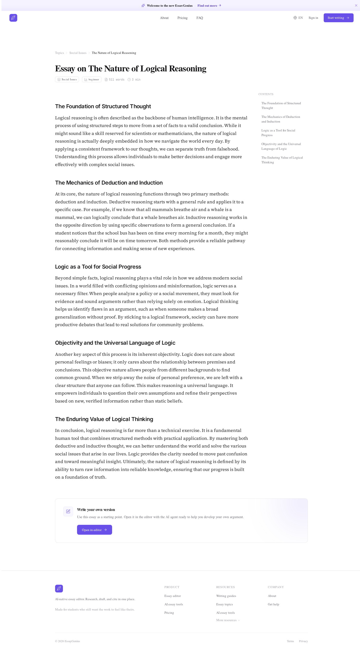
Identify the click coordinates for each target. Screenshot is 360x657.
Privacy (303, 641)
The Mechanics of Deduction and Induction (280, 119)
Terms (290, 641)
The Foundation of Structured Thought (281, 105)
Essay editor (172, 595)
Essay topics (224, 604)
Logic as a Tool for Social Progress (278, 132)
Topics (59, 52)
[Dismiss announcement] (356, 5)
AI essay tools (173, 604)
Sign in (313, 17)
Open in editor (92, 530)
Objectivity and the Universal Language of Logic (281, 146)
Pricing (183, 17)
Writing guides (226, 595)
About (164, 17)
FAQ (200, 17)
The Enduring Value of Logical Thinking (282, 159)
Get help (273, 604)
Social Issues (77, 52)
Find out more (207, 5)
